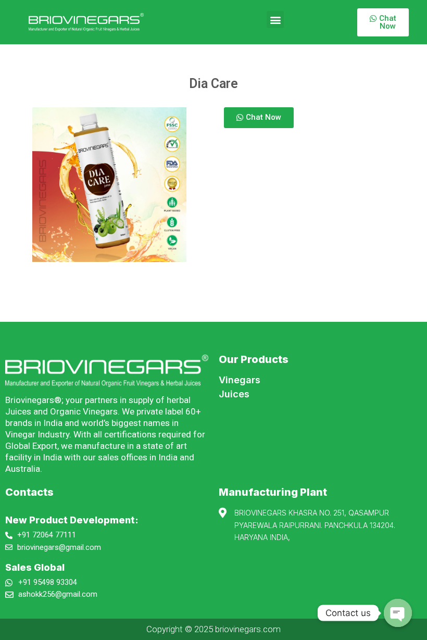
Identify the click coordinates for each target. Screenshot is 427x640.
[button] (275, 19)
